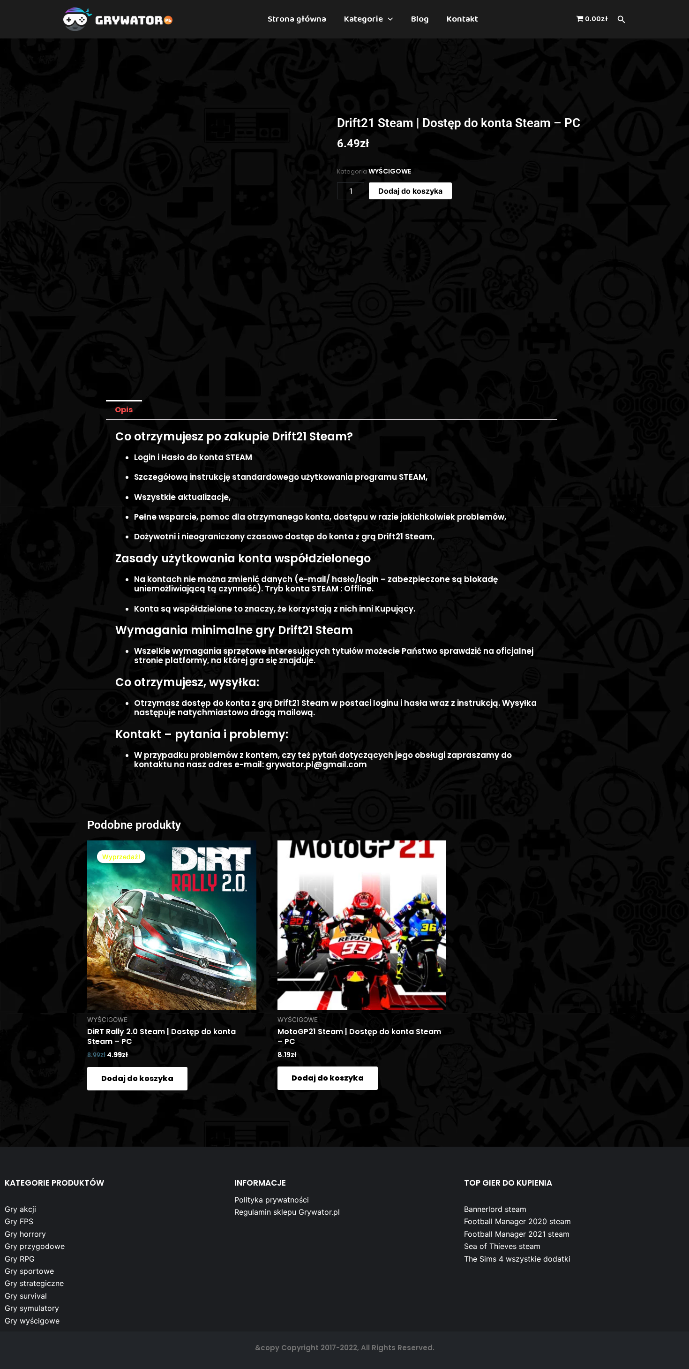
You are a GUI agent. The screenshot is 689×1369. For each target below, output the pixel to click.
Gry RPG (20, 1258)
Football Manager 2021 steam (516, 1234)
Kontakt (462, 19)
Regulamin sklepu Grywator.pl (287, 1212)
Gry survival (26, 1296)
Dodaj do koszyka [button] (137, 1078)
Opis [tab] (124, 409)
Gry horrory (25, 1234)
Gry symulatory (32, 1308)
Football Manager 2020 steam (517, 1221)
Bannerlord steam (495, 1209)
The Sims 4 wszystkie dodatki (517, 1258)
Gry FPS (19, 1221)
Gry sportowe (29, 1271)
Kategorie (363, 19)
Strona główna (297, 19)
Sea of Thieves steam (502, 1246)
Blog (420, 19)
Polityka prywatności (271, 1199)
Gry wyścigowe (32, 1320)
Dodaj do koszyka (410, 191)
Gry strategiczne (34, 1283)
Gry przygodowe (35, 1246)
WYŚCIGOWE (389, 171)
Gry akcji (20, 1209)
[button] (388, 19)
